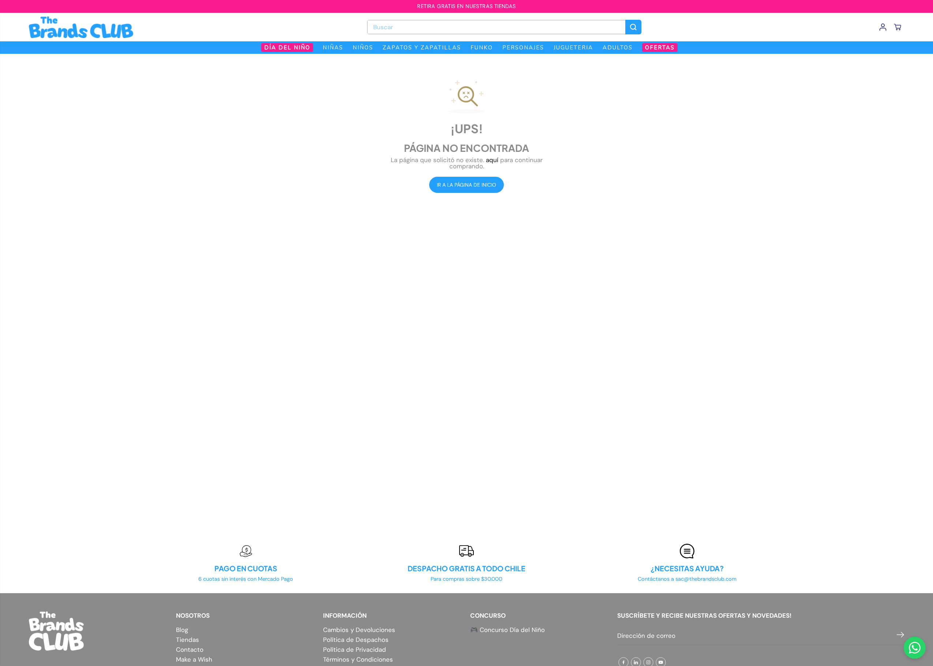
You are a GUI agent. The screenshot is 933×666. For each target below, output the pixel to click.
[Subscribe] (900, 636)
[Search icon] (633, 27)
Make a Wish (194, 659)
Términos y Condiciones (358, 659)
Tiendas (187, 640)
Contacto (189, 650)
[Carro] (897, 27)
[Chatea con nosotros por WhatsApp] (915, 648)
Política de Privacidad (354, 650)
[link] (99, 631)
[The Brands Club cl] (81, 27)
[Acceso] (882, 27)
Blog (182, 630)
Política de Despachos (356, 640)
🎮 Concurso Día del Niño (507, 630)
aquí (492, 160)
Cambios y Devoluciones (359, 630)
